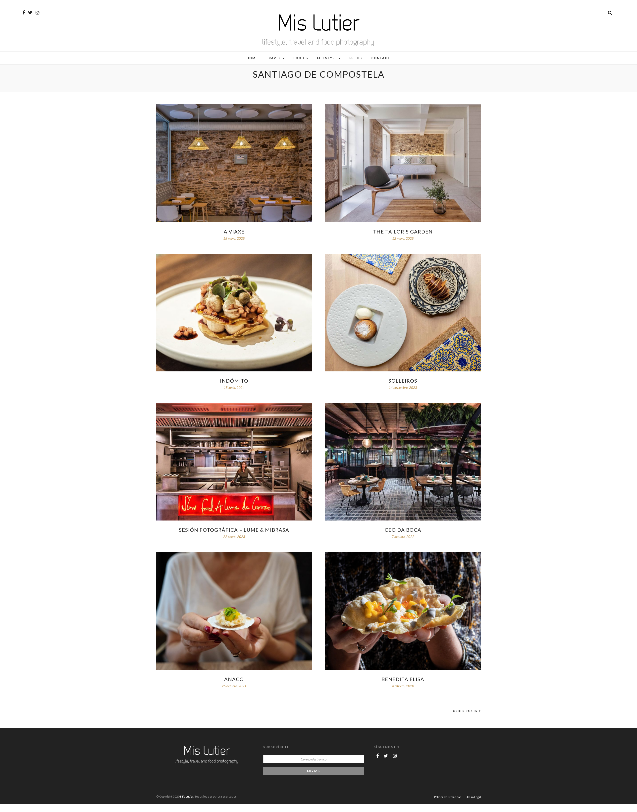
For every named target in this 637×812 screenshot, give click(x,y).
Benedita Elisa (402, 679)
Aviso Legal (474, 797)
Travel (273, 58)
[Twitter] (386, 756)
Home (252, 58)
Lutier (356, 58)
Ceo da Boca (403, 530)
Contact (380, 58)
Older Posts (465, 710)
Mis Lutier (186, 796)
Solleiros (402, 381)
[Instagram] (37, 12)
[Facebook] (377, 756)
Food (298, 58)
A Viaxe (234, 231)
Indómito (234, 381)
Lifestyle (327, 58)
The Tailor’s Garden (403, 231)
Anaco (234, 679)
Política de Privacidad (448, 797)
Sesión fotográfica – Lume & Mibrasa (234, 530)
